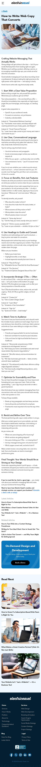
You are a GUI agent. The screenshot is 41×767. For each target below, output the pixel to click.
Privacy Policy (26, 737)
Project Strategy (26, 729)
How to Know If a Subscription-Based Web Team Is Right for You (19, 503)
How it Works (6, 712)
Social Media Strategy (28, 723)
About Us (5, 718)
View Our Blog (6, 737)
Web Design (25, 709)
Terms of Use (26, 740)
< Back (4, 11)
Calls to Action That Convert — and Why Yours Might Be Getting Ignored (20, 536)
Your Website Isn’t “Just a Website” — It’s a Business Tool (19, 514)
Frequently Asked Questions (8, 725)
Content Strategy (26, 726)
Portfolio (4, 715)
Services (4, 709)
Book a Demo (20, 563)
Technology (5, 721)
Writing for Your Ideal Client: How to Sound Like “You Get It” (20, 530)
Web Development (27, 712)
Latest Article (5, 740)
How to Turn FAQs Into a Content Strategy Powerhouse (16, 525)
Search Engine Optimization (26, 719)
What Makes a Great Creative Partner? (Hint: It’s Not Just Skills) (19, 509)
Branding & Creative (28, 715)
